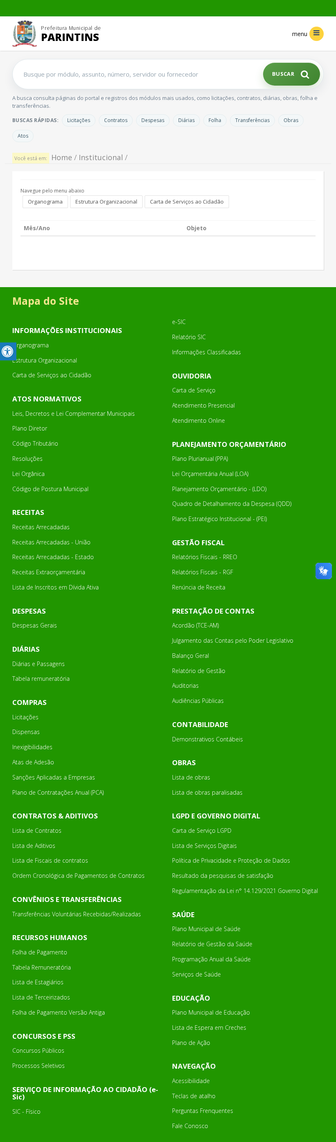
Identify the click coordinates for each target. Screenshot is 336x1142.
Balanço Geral (190, 655)
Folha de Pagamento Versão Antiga (58, 1012)
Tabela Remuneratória (41, 967)
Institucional (101, 157)
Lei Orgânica (28, 474)
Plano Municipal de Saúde (206, 929)
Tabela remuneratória (41, 678)
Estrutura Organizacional (106, 201)
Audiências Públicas (198, 701)
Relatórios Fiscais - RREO (204, 557)
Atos (23, 135)
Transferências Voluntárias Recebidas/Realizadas (76, 914)
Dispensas (26, 732)
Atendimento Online (198, 420)
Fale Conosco (190, 1126)
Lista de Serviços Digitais (204, 846)
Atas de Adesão (33, 762)
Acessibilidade (191, 1081)
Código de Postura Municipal (50, 489)
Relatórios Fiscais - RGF (202, 572)
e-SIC (179, 322)
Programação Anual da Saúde (211, 959)
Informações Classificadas (206, 352)
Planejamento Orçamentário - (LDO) (219, 489)
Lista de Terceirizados (41, 997)
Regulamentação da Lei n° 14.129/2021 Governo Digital (245, 891)
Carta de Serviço (194, 390)
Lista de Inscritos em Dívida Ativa (55, 587)
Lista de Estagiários (38, 982)
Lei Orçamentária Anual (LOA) (210, 474)
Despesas (152, 120)
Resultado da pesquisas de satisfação (222, 875)
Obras (291, 120)
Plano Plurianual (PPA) (200, 458)
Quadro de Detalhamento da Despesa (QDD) (231, 504)
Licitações (78, 120)
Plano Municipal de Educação (211, 1012)
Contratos (115, 120)
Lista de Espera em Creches (209, 1027)
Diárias (186, 120)
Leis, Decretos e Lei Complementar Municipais (73, 413)
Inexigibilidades (32, 747)
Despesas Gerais (34, 625)
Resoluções (27, 458)
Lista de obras (191, 777)
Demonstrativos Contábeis (207, 739)
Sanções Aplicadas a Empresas (53, 777)
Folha (215, 120)
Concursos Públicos (38, 1050)
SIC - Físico (26, 1111)
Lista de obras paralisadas (207, 792)
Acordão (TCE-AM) (195, 625)
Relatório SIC (189, 337)
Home (61, 157)
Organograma (45, 201)
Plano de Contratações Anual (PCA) (58, 792)
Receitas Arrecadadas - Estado (53, 557)
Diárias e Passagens (38, 664)
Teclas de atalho (194, 1096)
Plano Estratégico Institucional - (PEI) (219, 519)
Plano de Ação (191, 1043)
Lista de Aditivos (33, 846)
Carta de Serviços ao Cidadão (187, 201)
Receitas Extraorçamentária (48, 572)
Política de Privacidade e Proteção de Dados (231, 860)
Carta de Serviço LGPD (202, 830)
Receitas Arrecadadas (41, 527)
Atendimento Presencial (203, 405)
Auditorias (185, 685)
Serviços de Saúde (196, 974)
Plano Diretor (29, 428)
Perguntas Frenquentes (202, 1111)
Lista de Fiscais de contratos (50, 860)
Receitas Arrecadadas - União (51, 542)
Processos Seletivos (38, 1065)
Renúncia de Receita (198, 587)
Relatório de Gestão (198, 671)
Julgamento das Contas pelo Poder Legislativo (232, 640)
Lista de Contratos (36, 830)
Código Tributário (35, 443)
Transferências (252, 120)
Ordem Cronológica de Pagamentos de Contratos (78, 875)
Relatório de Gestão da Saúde (212, 944)
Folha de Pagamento (39, 952)
